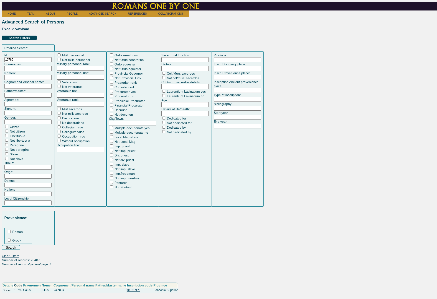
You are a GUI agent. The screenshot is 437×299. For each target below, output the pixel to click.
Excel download (15, 29)
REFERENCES (137, 13)
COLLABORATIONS (170, 13)
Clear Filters (10, 256)
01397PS (133, 290)
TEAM (31, 13)
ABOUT (50, 13)
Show (6, 290)
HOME (12, 13)
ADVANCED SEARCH (103, 13)
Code (18, 285)
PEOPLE (72, 13)
